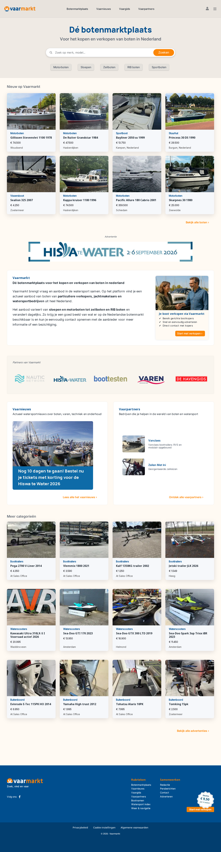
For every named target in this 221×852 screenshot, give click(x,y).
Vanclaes (154, 440)
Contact (164, 792)
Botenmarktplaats (77, 9)
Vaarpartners (146, 9)
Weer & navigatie (140, 808)
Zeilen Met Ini (157, 465)
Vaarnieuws (103, 9)
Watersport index (141, 804)
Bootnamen (137, 800)
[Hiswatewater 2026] (110, 251)
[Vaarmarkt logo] (19, 8)
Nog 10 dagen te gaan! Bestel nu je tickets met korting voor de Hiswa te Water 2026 (51, 477)
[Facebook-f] (19, 796)
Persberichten (168, 788)
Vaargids (124, 9)
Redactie (165, 784)
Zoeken (163, 52)
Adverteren (166, 796)
